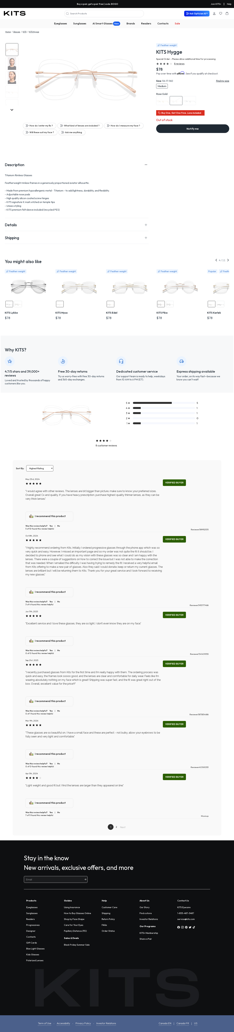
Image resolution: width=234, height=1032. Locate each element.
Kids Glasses (32, 954)
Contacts (162, 23)
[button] (77, 165)
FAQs (104, 925)
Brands (131, 23)
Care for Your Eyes (73, 925)
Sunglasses (79, 23)
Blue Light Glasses (35, 948)
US (195, 1023)
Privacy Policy (83, 1023)
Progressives (33, 925)
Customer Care (109, 907)
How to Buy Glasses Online (77, 913)
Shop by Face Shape (74, 919)
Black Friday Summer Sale (77, 944)
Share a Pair (146, 938)
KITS (24, 32)
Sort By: (20, 468)
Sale (177, 23)
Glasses (16, 32)
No (58, 526)
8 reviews (179, 63)
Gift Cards (31, 942)
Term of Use (44, 1023)
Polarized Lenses (34, 960)
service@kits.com (186, 919)
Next (122, 827)
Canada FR (183, 1023)
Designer (30, 930)
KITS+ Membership (149, 933)
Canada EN (165, 1023)
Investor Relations (149, 919)
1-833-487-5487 (185, 913)
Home (8, 32)
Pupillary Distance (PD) (75, 930)
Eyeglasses (60, 23)
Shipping (106, 913)
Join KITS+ (216, 4)
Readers (146, 23)
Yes (51, 526)
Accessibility (63, 1023)
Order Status (108, 930)
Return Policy (108, 919)
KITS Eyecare (184, 907)
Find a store (146, 913)
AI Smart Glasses (105, 23)
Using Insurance (72, 907)
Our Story (144, 907)
